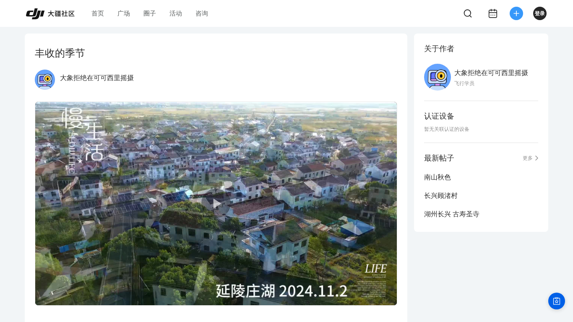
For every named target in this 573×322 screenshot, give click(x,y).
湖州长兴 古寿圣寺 (451, 214)
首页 (97, 13)
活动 (175, 13)
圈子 (149, 13)
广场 (123, 13)
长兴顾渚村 (441, 195)
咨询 (201, 13)
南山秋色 (437, 177)
